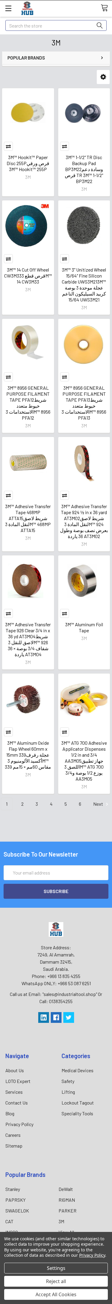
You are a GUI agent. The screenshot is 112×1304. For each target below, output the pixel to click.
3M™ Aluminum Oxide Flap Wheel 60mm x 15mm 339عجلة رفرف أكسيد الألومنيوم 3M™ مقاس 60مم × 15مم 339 (28, 755)
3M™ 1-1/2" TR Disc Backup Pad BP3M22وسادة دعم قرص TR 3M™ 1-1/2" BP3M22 (84, 169)
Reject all (56, 1281)
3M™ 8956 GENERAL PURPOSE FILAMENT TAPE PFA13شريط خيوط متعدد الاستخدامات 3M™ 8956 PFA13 (84, 403)
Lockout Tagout (78, 1102)
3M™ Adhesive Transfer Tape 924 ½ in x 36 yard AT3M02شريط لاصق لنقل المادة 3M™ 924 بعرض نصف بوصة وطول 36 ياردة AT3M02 (84, 521)
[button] (103, 77)
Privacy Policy (19, 1124)
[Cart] (106, 8)
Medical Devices (77, 1070)
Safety (68, 1081)
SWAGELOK (17, 1210)
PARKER (67, 1210)
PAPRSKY (15, 1200)
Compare (8, 146)
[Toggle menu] (8, 8)
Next (98, 804)
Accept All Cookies (56, 1294)
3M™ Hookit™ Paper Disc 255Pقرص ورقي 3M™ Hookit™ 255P (28, 163)
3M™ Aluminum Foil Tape (84, 627)
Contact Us (16, 1102)
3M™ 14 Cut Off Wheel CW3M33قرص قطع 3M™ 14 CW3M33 (28, 275)
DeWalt (66, 1189)
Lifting (68, 1092)
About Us (14, 1070)
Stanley (12, 1189)
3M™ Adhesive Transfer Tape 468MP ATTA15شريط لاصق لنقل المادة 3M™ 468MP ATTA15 (28, 518)
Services (14, 1092)
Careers (13, 1135)
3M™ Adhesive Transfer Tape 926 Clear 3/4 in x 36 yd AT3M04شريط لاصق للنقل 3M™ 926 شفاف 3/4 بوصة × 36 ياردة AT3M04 (28, 639)
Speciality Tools (77, 1113)
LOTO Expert (17, 1081)
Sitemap (13, 1145)
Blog (9, 1113)
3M (61, 1221)
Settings (56, 1268)
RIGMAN (67, 1200)
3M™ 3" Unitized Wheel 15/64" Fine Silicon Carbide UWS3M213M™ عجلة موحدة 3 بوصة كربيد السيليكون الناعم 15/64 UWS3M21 (84, 284)
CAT (9, 1221)
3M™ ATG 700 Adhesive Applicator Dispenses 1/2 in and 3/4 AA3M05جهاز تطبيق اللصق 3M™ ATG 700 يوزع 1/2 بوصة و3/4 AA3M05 (84, 761)
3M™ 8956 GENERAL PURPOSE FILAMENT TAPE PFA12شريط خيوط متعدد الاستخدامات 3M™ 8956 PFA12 (28, 403)
